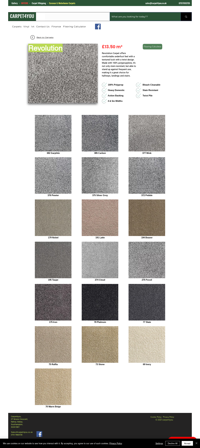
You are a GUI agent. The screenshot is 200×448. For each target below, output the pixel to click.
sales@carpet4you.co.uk (155, 3)
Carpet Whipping (39, 3)
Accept (187, 443)
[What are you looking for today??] (186, 16)
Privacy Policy (168, 417)
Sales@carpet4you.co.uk (22, 432)
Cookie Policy (156, 417)
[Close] (196, 443)
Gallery (15, 3)
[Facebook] (98, 26)
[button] (63, 73)
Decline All (172, 443)
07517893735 (184, 3)
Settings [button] (159, 443)
